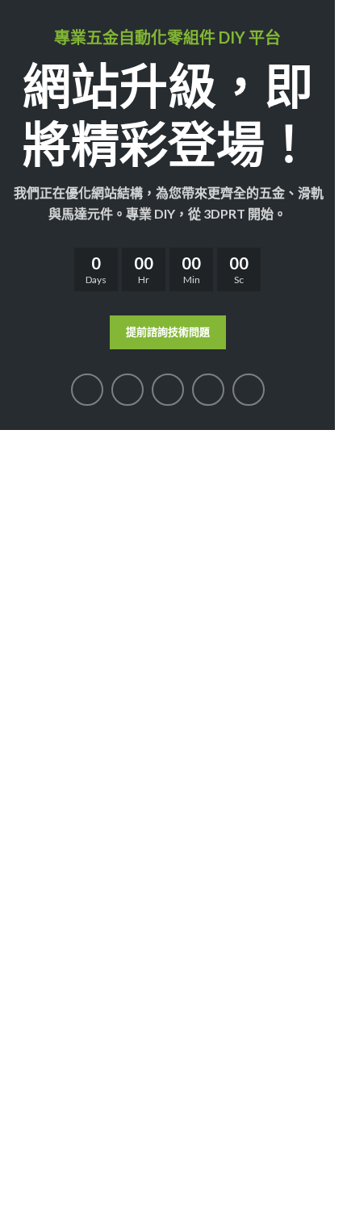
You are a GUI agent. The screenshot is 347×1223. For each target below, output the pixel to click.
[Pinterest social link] (168, 390)
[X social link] (127, 390)
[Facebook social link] (87, 390)
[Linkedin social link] (208, 390)
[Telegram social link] (248, 390)
